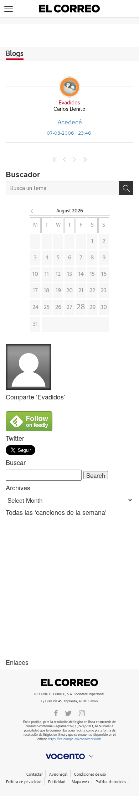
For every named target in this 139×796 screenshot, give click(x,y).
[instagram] (82, 712)
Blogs (15, 53)
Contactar (34, 774)
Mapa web (80, 782)
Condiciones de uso (90, 774)
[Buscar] (126, 188)
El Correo (69, 683)
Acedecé (69, 122)
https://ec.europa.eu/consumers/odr (74, 739)
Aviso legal (58, 774)
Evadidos (69, 102)
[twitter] (68, 712)
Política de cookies (111, 782)
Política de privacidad (23, 782)
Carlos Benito (69, 109)
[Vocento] (69, 756)
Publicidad (56, 782)
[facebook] (55, 712)
